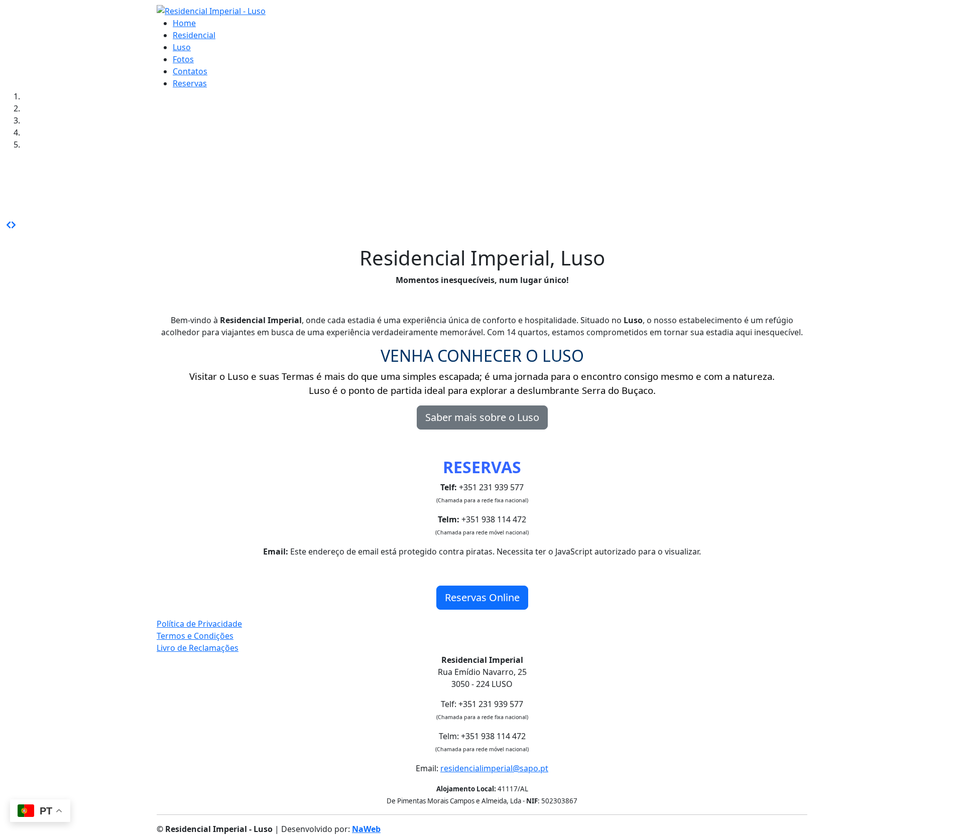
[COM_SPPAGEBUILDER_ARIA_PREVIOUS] (8, 224)
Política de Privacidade (199, 623)
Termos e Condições (195, 635)
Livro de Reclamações (197, 647)
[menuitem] (184, 23)
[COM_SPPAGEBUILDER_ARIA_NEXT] (13, 224)
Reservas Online (482, 597)
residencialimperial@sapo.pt (494, 768)
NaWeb (366, 828)
